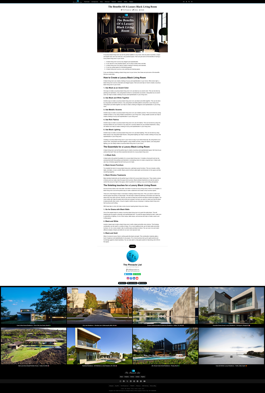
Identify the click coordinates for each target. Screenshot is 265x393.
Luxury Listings (133, 283)
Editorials (120, 1)
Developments (95, 1)
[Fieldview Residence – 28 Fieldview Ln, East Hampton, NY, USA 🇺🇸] (99, 364)
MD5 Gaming (145, 385)
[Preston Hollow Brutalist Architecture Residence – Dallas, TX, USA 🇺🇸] (165, 323)
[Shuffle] (186, 1)
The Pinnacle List (127, 10)
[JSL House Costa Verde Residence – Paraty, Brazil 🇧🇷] (165, 364)
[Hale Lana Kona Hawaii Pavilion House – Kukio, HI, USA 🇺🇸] (33, 364)
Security (136, 388)
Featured (114, 1)
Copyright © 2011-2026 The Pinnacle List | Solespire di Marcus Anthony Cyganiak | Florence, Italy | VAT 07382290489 (132, 390)
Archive (132, 376)
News (101, 1)
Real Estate (86, 1)
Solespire (111, 385)
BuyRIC (117, 385)
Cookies (122, 388)
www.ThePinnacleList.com (134, 271)
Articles (125, 1)
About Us (123, 283)
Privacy (132, 388)
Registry (131, 1)
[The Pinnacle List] (132, 372)
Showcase (107, 1)
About (121, 376)
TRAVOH (132, 385)
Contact (137, 376)
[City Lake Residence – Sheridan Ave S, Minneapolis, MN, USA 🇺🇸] (99, 323)
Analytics (127, 376)
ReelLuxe (138, 385)
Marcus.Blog (153, 385)
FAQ (125, 388)
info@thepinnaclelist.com (133, 269)
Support (139, 388)
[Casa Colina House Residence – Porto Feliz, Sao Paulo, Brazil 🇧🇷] (33, 323)
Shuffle (142, 10)
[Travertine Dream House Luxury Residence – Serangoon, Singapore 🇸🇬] (231, 323)
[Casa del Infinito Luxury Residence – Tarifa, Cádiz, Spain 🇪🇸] (231, 364)
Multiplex (128, 388)
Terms (143, 388)
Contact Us (143, 283)
